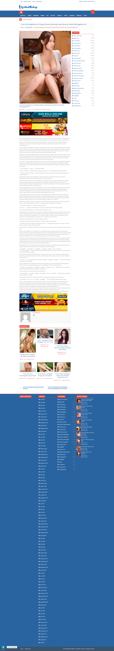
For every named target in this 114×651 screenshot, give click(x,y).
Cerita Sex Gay (77, 63)
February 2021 (43, 518)
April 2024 (42, 408)
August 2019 (43, 570)
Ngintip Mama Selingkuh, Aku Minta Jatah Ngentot (27, 355)
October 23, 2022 (45, 344)
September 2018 (44, 602)
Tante (75, 98)
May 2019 (42, 579)
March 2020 (43, 550)
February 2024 (43, 414)
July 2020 (42, 538)
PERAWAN (36, 15)
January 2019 (43, 590)
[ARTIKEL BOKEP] (21, 12)
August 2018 (43, 605)
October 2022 (43, 460)
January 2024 (43, 416)
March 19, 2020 (41, 378)
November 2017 (44, 631)
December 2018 (44, 593)
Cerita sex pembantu (79, 70)
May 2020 (42, 544)
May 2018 (42, 613)
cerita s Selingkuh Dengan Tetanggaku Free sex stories (45, 341)
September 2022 (44, 463)
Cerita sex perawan (78, 73)
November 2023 (44, 422)
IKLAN (85, 15)
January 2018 (43, 625)
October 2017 (43, 633)
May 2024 (42, 405)
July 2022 (42, 469)
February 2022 (43, 483)
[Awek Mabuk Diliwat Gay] (78, 448)
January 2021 (43, 521)
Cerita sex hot (77, 65)
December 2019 (44, 558)
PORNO (42, 15)
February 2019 (43, 587)
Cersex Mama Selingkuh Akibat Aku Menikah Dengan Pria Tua (62, 375)
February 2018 (43, 622)
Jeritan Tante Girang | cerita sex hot (86, 413)
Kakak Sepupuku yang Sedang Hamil (32, 19)
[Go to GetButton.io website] (3, 649)
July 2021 (42, 503)
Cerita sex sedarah (78, 78)
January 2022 (43, 486)
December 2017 (44, 628)
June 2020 (42, 541)
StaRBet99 (76, 95)
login (21, 1)
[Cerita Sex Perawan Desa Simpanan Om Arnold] (78, 401)
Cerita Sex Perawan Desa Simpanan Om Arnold (87, 399)
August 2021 (43, 500)
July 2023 (42, 434)
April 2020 (42, 547)
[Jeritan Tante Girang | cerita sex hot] (78, 414)
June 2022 (42, 471)
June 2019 (42, 576)
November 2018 (44, 596)
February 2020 (43, 552)
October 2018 (43, 599)
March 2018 (43, 619)
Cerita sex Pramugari (79, 75)
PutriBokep (23, 109)
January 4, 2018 (30, 109)
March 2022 (43, 480)
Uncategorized (77, 105)
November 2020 (44, 526)
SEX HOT (53, 15)
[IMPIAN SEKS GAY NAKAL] (78, 454)
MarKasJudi (76, 85)
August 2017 (43, 639)
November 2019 (44, 561)
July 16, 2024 (84, 435)
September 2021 (44, 497)
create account (27, 1)
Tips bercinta (77, 103)
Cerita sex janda (77, 68)
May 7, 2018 (23, 359)
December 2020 (44, 524)
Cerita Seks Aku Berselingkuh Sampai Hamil (27, 374)
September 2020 (44, 532)
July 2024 (42, 399)
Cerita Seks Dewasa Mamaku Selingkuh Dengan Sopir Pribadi (62, 347)
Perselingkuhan (47, 109)
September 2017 (44, 636)
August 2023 (43, 431)
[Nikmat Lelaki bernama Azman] (78, 407)
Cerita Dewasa (77, 43)
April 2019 (42, 581)
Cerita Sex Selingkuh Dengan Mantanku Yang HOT (33, 387)
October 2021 (43, 495)
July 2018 (42, 607)
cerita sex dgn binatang (79, 60)
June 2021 (42, 506)
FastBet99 (76, 83)
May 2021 (42, 509)
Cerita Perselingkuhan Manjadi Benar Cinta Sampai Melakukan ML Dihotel (58, 387)
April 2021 (42, 512)
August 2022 (43, 466)
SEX (48, 15)
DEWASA (59, 15)
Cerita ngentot (77, 48)
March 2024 (43, 411)
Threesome (76, 100)
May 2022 (42, 474)
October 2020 (43, 529)
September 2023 (44, 428)
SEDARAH (72, 15)
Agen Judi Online (78, 35)
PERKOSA (79, 15)
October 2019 (43, 564)
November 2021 (44, 492)
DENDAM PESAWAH (86, 427)
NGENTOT (23, 15)
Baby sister (76, 38)
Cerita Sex (76, 55)
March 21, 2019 (24, 378)
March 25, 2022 (58, 380)
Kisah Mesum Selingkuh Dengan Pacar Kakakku (45, 374)
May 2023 (42, 440)
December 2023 (44, 419)
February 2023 (43, 448)
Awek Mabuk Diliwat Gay (87, 446)
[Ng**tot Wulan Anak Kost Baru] (78, 441)
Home (33, 1)
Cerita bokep (77, 40)
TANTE (65, 15)
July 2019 (42, 573)
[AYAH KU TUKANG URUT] (78, 421)
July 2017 (42, 642)
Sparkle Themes (90, 648)
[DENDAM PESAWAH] (78, 428)
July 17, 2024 (84, 402)
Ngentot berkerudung (79, 88)
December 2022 (44, 454)
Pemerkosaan (77, 90)
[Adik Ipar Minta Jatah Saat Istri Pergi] (78, 434)
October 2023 (43, 425)
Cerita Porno (77, 53)
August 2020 (43, 535)
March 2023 (43, 445)
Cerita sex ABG (77, 58)
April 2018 (42, 616)
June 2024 (42, 402)
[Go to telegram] (3, 647)
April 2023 (42, 442)
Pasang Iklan (39, 1)
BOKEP (29, 15)
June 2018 (42, 610)
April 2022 (42, 477)
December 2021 (44, 489)
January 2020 (43, 555)
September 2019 (44, 567)
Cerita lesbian (77, 45)
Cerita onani (77, 50)
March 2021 (43, 515)
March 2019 (43, 584)
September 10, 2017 (62, 352)
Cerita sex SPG (77, 80)
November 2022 (44, 457)
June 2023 (42, 437)
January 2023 (43, 451)
